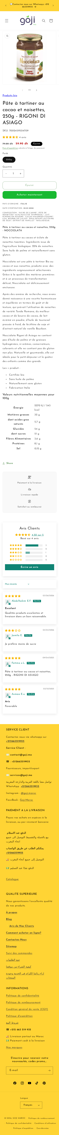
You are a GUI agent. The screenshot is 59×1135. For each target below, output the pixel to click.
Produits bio (10, 95)
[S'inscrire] (49, 1070)
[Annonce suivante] (53, 5)
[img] (13, 596)
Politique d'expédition (19, 1016)
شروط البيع (12, 1023)
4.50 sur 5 (38, 535)
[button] (6, 20)
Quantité (7, 167)
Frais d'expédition (10, 148)
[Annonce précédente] (6, 5)
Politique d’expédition (23, 1128)
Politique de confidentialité (22, 996)
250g (10, 160)
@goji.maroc (28, 793)
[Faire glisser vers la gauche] (22, 90)
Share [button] (9, 463)
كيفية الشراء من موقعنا (18, 967)
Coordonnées (43, 1128)
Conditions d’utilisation (45, 1123)
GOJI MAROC (19, 1118)
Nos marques (14, 1047)
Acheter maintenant (29, 195)
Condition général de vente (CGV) (27, 1009)
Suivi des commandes (19, 953)
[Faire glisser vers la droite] (36, 90)
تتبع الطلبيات (13, 960)
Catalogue (12, 879)
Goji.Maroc (26, 800)
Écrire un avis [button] (29, 567)
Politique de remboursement (23, 1002)
